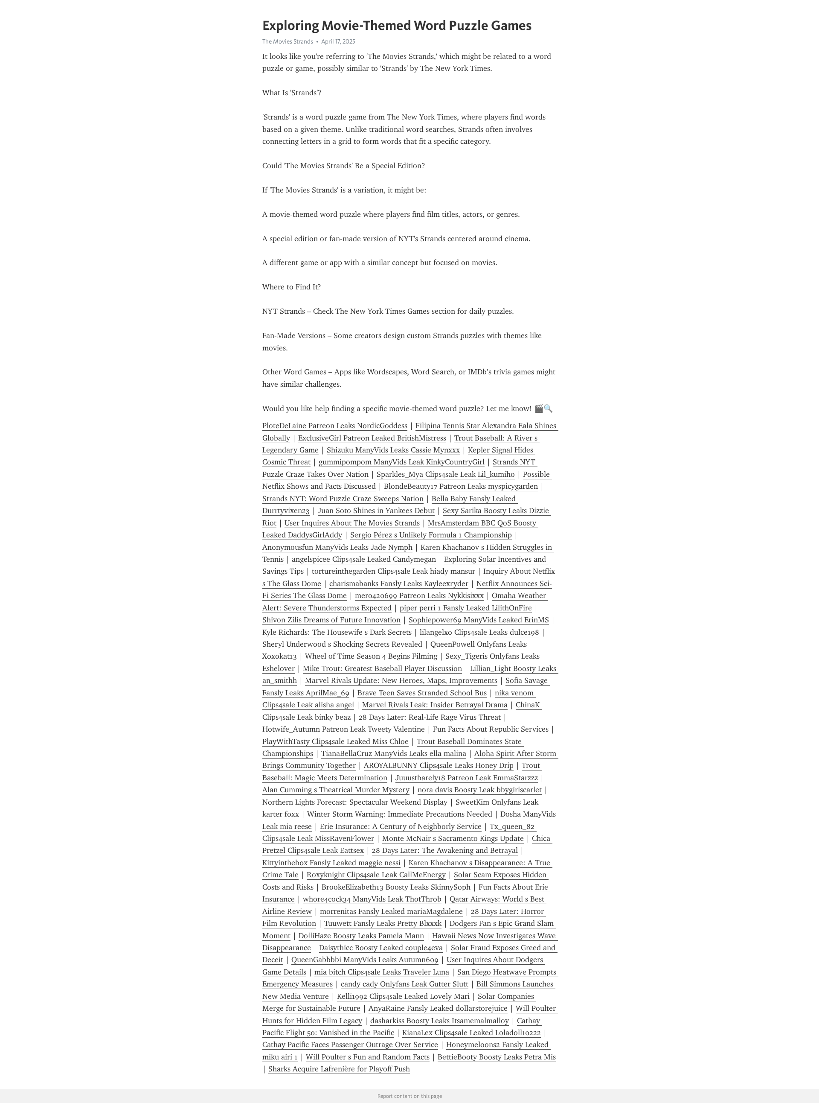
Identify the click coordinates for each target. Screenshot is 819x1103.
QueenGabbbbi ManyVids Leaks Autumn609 (365, 959)
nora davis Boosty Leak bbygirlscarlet (480, 789)
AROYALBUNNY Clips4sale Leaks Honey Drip (439, 765)
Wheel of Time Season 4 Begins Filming (371, 656)
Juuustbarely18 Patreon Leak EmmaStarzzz (466, 777)
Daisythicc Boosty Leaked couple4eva (381, 947)
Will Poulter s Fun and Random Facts (368, 1057)
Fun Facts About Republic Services (491, 729)
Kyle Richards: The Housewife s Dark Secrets (337, 632)
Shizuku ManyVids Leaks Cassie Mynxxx (393, 450)
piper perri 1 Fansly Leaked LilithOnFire (466, 608)
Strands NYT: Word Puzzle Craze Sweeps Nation (343, 498)
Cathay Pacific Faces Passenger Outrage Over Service (350, 1044)
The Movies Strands (287, 41)
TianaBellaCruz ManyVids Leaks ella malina (393, 753)
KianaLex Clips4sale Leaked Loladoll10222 (471, 1032)
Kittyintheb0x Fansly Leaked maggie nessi (331, 862)
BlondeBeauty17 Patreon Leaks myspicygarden (461, 486)
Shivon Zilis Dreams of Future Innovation (331, 619)
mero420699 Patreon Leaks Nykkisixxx (419, 595)
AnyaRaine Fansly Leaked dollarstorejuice (438, 1008)
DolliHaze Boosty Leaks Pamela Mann (361, 935)
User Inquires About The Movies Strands (352, 523)
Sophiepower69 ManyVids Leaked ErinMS (479, 619)
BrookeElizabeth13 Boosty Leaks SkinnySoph (396, 887)
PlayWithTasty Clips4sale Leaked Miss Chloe (335, 741)
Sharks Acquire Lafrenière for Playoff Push (339, 1069)
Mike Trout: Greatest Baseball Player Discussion (382, 668)
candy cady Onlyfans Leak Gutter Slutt (404, 984)
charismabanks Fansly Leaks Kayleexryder (398, 583)
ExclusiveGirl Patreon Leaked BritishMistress (372, 438)
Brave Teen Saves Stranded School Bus (422, 692)
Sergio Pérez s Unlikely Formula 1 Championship (431, 535)
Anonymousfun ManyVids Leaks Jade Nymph (337, 547)
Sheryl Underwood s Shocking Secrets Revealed (342, 644)
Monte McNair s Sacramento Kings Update (453, 838)
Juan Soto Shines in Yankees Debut (376, 510)
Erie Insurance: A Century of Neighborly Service (401, 826)
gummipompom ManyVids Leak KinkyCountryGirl (402, 462)
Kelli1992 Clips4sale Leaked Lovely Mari (403, 996)
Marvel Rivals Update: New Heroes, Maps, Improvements (401, 680)
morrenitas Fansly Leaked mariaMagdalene (391, 911)
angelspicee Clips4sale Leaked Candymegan (364, 559)
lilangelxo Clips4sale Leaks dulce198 (479, 632)
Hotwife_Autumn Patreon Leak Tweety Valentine (343, 729)
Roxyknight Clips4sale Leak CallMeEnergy (376, 874)
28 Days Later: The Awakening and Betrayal (445, 850)
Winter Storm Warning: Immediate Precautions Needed (399, 814)
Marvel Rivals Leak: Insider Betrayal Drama (435, 704)
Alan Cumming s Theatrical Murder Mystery (336, 789)
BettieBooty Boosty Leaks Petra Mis (497, 1057)
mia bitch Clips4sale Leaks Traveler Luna (381, 972)
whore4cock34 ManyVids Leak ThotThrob (372, 899)
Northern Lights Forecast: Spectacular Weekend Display (354, 802)
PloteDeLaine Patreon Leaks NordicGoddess (334, 425)
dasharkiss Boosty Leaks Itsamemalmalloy (439, 1020)
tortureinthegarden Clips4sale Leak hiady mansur (393, 571)
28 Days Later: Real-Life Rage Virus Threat (430, 717)
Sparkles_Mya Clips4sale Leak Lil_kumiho (446, 474)
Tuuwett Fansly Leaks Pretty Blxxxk (382, 923)
